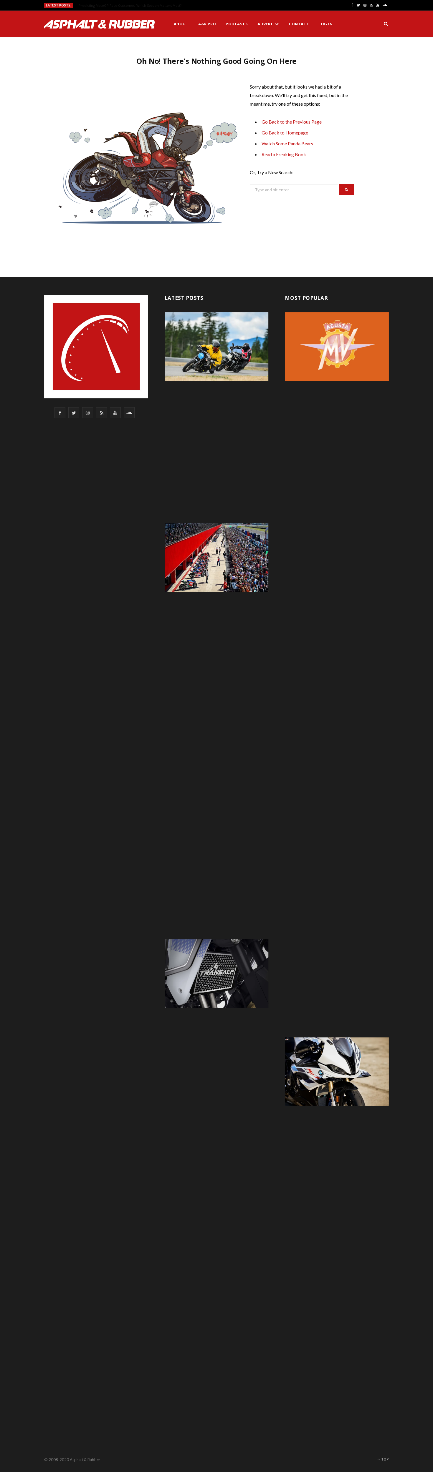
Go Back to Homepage (285, 132)
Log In (325, 23)
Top (384, 1459)
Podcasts (237, 23)
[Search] (385, 24)
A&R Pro (207, 23)
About (181, 23)
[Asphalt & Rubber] (99, 24)
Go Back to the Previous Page (292, 121)
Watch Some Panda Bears (287, 143)
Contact (299, 23)
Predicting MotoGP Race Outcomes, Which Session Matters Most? (130, 6)
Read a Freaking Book (284, 154)
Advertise (268, 23)
